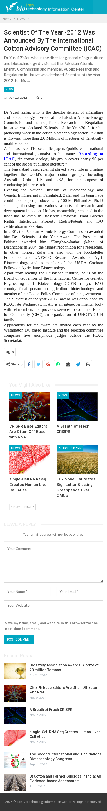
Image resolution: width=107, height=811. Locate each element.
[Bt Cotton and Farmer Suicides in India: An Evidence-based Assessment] (15, 782)
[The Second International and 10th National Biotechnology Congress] (15, 760)
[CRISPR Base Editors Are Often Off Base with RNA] (29, 406)
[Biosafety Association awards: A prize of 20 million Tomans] (15, 671)
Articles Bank (69, 448)
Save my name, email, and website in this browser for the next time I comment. (51, 626)
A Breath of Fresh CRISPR (51, 709)
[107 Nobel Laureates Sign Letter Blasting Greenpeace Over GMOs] (77, 459)
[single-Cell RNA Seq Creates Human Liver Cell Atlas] (29, 459)
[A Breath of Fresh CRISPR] (77, 406)
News (9, 89)
